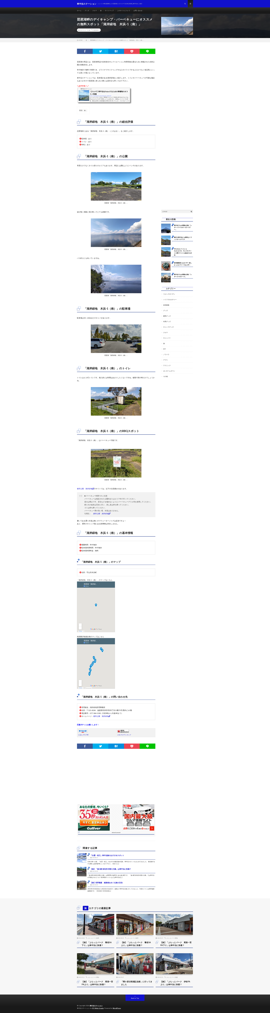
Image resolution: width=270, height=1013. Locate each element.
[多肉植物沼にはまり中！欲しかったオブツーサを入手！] (166, 266)
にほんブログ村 (83, 735)
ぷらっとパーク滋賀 (172, 977)
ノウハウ (166, 354)
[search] (191, 211)
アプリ (165, 360)
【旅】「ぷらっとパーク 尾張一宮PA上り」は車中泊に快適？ (97, 983)
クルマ (94, 10)
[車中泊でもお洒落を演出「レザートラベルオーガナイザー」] (166, 228)
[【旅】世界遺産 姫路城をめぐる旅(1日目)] (81, 885)
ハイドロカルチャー (170, 299)
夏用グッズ (167, 316)
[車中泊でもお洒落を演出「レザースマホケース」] (166, 277)
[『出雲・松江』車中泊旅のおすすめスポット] (81, 858)
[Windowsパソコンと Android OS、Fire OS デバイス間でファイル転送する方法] (166, 252)
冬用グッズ (167, 321)
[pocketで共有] (132, 51)
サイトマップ (109, 10)
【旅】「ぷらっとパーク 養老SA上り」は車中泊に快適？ (136, 943)
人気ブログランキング (124, 735)
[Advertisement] (116, 778)
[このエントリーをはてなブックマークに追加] (116, 51)
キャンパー (167, 338)
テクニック (167, 365)
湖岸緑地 (95, 30)
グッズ (87, 10)
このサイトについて (123, 10)
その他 (165, 376)
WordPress (117, 1008)
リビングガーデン (169, 294)
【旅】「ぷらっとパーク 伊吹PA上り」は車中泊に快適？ (175, 983)
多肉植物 (166, 305)
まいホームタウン (169, 371)
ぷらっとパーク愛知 (172, 938)
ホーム (79, 10)
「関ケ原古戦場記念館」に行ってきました (136, 983)
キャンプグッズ (168, 327)
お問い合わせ (138, 10)
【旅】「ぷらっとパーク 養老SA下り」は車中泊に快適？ (97, 943)
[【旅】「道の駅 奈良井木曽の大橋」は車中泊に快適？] (81, 871)
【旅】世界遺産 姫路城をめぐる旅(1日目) (106, 883)
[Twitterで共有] (100, 51)
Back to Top (135, 998)
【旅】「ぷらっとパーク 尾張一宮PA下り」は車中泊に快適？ (176, 943)
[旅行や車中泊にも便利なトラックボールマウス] (166, 240)
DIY (164, 349)
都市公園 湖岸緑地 (84, 489)
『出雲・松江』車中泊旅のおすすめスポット (107, 855)
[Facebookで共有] (85, 51)
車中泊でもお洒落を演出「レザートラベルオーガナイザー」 (183, 227)
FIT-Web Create (98, 1008)
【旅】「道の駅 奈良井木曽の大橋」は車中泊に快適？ (110, 869)
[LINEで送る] (147, 51)
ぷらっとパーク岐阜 (93, 938)
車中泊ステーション (96, 1005)
